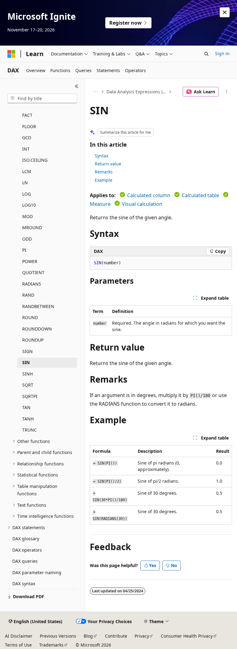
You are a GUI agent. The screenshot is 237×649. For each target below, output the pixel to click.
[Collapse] (76, 86)
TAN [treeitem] (26, 407)
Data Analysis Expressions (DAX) (136, 92)
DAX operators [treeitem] (27, 550)
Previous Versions (58, 636)
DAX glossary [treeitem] (25, 539)
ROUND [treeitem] (30, 317)
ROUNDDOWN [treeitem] (37, 329)
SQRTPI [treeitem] (29, 396)
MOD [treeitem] (27, 216)
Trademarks (51, 645)
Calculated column (148, 195)
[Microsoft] (11, 54)
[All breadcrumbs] (95, 92)
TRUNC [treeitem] (29, 430)
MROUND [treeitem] (32, 227)
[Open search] (206, 53)
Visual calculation (142, 204)
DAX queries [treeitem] (25, 561)
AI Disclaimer (18, 636)
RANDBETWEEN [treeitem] (38, 306)
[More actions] (226, 92)
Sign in (222, 53)
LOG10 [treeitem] (29, 205)
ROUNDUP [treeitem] (33, 340)
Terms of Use (18, 645)
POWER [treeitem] (29, 261)
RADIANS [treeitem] (31, 284)
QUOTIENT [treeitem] (33, 272)
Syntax (101, 156)
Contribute (116, 636)
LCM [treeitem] (26, 171)
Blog (88, 636)
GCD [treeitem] (26, 137)
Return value (108, 164)
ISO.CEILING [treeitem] (35, 160)
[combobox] (42, 98)
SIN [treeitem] (26, 362)
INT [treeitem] (26, 149)
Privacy (142, 636)
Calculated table (200, 195)
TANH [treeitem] (28, 419)
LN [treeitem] (25, 182)
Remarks (104, 172)
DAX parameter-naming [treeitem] (36, 572)
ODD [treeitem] (27, 239)
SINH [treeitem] (27, 374)
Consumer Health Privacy (187, 636)
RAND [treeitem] (28, 295)
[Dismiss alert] (225, 12)
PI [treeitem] (24, 250)
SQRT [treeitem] (27, 385)
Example (103, 180)
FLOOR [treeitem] (29, 126)
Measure (100, 204)
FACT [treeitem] (27, 115)
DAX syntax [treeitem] (23, 583)
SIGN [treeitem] (27, 351)
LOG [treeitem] (26, 194)
